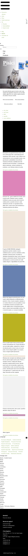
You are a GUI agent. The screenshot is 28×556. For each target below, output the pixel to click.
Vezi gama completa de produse (10, 169)
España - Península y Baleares (7, 506)
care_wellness (7, 118)
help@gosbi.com (6, 542)
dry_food (6, 110)
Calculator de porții (5, 36)
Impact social (6, 27)
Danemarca (3, 495)
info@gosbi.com (6, 543)
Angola (1, 493)
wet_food (6, 112)
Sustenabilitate (6, 26)
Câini (3, 16)
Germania (2, 479)
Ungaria (2, 481)
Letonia (2, 465)
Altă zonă (2, 502)
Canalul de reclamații (7, 527)
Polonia (2, 490)
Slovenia (2, 472)
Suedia (1, 499)
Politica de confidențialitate (8, 525)
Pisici (3, 18)
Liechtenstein (3, 491)
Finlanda (2, 497)
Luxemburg (2, 466)
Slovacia (2, 463)
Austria (1, 470)
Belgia (1, 461)
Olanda (1, 474)
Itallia (1, 486)
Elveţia (1, 459)
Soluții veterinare (6, 20)
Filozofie (5, 24)
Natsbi (3, 33)
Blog (3, 31)
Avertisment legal (6, 523)
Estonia (2, 477)
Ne (2, 22)
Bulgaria (2, 484)
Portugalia (2, 488)
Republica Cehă (4, 475)
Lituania (2, 500)
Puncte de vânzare (4, 13)
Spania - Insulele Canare (6, 458)
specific (5, 116)
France (1, 508)
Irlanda (1, 468)
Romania (2, 483)
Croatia (1, 504)
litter (5, 114)
